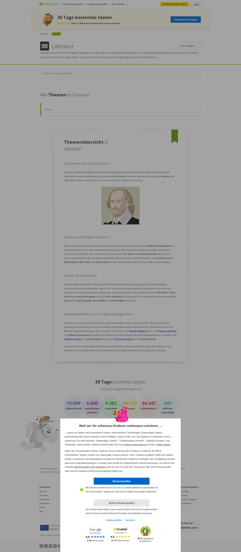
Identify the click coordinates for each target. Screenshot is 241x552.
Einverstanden (122, 481)
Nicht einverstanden (122, 503)
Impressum (130, 520)
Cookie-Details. (163, 444)
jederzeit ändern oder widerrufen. (90, 467)
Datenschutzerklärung (135, 444)
